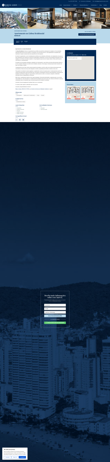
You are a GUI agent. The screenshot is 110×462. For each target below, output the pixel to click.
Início (61, 5)
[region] (15, 454)
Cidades (75, 5)
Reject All (15, 457)
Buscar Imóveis (67, 5)
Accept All (22, 457)
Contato (105, 5)
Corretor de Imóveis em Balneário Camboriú (40, 89)
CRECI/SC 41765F (25, 89)
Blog (101, 5)
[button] (2, 18)
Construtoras (94, 5)
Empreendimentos (84, 5)
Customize (8, 457)
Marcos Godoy (18, 89)
